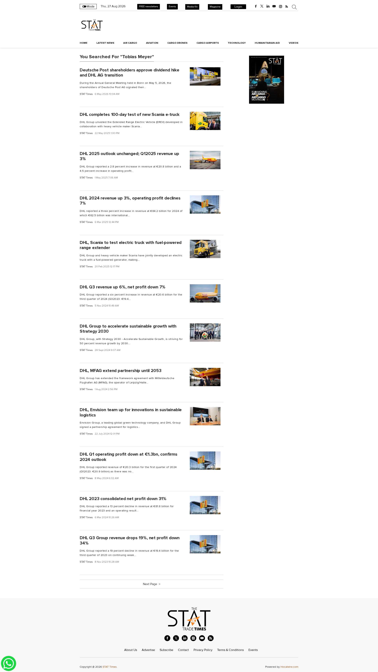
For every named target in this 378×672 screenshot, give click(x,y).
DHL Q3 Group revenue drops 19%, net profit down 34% (130, 540)
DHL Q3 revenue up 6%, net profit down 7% (122, 287)
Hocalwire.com (289, 666)
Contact (183, 650)
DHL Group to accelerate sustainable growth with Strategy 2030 (128, 328)
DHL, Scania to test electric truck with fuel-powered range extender (131, 245)
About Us (130, 650)
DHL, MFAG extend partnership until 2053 (120, 370)
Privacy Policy (203, 650)
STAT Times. (110, 666)
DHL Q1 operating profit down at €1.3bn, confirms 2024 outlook (128, 456)
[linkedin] (268, 6)
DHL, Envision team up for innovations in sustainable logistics (131, 412)
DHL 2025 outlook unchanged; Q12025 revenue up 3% (129, 156)
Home (83, 42)
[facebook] (256, 6)
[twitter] (261, 6)
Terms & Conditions (230, 650)
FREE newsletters (148, 6)
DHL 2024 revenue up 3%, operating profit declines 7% (130, 200)
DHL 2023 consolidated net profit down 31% (123, 498)
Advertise (148, 650)
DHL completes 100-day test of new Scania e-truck (130, 114)
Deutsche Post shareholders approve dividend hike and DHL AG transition (129, 72)
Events (172, 6)
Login (238, 7)
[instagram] (281, 6)
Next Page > (151, 584)
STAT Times (86, 94)
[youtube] (274, 6)
